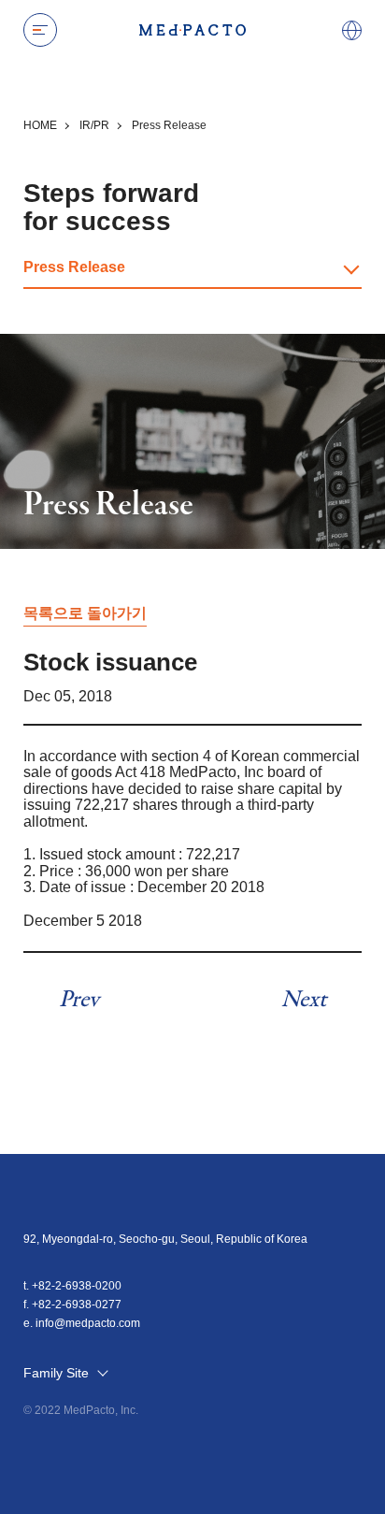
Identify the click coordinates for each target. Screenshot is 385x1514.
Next (303, 1000)
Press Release (74, 267)
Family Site (58, 1373)
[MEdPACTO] (192, 30)
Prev (79, 1000)
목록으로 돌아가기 (85, 613)
